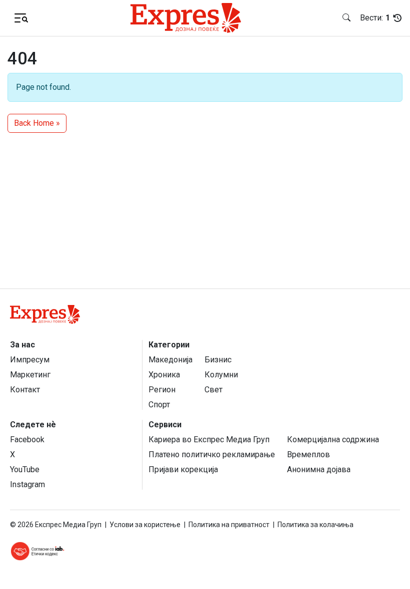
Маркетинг (30, 374)
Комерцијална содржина (333, 439)
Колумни (221, 374)
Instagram (27, 484)
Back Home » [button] (37, 123)
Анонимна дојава (318, 469)
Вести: (375, 17)
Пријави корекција (183, 469)
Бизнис (218, 359)
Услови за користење (145, 525)
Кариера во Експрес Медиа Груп (209, 439)
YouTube (25, 469)
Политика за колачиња (316, 525)
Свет (213, 389)
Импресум (30, 359)
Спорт (159, 404)
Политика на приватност (229, 525)
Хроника (164, 374)
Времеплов (308, 454)
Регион (162, 389)
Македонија (170, 359)
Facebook (27, 439)
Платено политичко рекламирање (211, 454)
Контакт (25, 389)
